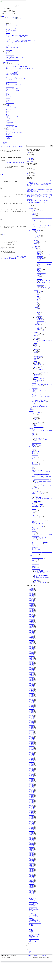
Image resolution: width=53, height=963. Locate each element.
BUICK (35, 243)
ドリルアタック (35, 220)
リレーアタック (35, 216)
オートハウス (32, 905)
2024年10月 (31, 615)
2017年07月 (31, 722)
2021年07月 (31, 663)
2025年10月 (31, 600)
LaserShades (34, 562)
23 (34, 173)
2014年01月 (31, 774)
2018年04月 (31, 711)
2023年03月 (31, 638)
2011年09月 (31, 808)
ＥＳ (38, 300)
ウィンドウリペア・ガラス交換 (41, 577)
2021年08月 (31, 662)
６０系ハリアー (40, 285)
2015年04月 (31, 755)
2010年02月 (31, 832)
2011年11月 (31, 806)
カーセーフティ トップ (11, 52)
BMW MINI (36, 353)
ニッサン (36, 317)
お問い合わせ (6, 143)
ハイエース (8, 115)
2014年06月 (31, 768)
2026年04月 (31, 593)
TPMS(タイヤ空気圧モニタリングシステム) (15, 57)
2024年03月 (31, 624)
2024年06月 (31, 620)
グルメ (35, 419)
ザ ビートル (39, 380)
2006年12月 (31, 877)
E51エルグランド (9, 122)
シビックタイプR (40, 327)
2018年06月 (31, 709)
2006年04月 (31, 886)
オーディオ (34, 510)
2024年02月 (31, 625)
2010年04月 (31, 829)
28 (32, 161)
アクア (7, 111)
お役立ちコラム (9, 136)
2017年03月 (31, 727)
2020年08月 (31, 677)
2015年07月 (31, 752)
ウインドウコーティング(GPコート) (42, 571)
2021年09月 (31, 661)
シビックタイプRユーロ (42, 330)
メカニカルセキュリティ (11, 38)
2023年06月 (31, 635)
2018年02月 (31, 714)
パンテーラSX (35, 528)
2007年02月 (31, 875)
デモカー (8, 127)
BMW (35, 352)
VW (35, 379)
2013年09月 (31, 779)
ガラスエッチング (9, 39)
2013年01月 (31, 789)
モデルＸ (39, 236)
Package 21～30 (37, 497)
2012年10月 (31, 792)
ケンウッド (34, 461)
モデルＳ (39, 235)
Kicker (33, 467)
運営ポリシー (43, 955)
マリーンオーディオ (36, 463)
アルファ (31, 935)
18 (28, 159)
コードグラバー (35, 221)
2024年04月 (31, 622)
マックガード (32, 931)
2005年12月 (31, 891)
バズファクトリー (33, 907)
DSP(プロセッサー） (36, 466)
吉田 (33, 424)
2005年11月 (31, 892)
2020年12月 (31, 672)
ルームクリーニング (10, 89)
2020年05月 (31, 680)
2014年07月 (31, 767)
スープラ (39, 268)
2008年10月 (31, 852)
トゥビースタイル (33, 904)
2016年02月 (31, 743)
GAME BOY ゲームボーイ (37, 227)
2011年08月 (31, 810)
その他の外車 (34, 388)
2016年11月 (31, 732)
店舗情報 (31, 428)
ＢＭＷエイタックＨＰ (10, 123)
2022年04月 (31, 652)
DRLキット (34, 452)
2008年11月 (31, 850)
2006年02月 (31, 889)
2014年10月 (31, 763)
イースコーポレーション (34, 934)
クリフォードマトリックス (37, 526)
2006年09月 (31, 881)
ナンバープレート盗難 (36, 210)
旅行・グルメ (37, 425)
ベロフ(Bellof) (9, 79)
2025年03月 (31, 609)
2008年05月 (31, 858)
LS (37, 298)
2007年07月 (31, 869)
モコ (38, 323)
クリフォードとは (35, 550)
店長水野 (4, 258)
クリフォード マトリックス (12, 26)
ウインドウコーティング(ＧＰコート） (14, 84)
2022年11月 (31, 643)
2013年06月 (31, 783)
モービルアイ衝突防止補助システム (39, 401)
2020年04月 (31, 681)
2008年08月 (31, 854)
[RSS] (30, 951)
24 (27, 161)
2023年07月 (31, 633)
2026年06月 (31, 590)
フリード (39, 328)
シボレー (36, 237)
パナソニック (34, 458)
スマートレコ (34, 457)
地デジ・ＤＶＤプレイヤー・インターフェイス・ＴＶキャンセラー (20, 68)
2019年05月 (31, 695)
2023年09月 (31, 631)
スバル (35, 307)
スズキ (35, 339)
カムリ (38, 260)
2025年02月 (31, 610)
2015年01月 (31, 759)
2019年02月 (31, 699)
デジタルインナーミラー (37, 395)
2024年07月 (31, 619)
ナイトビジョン (35, 392)
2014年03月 (31, 771)
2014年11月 (31, 762)
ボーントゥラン (32, 914)
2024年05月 (31, 621)
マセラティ (36, 346)
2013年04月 (31, 785)
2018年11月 (31, 702)
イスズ (35, 336)
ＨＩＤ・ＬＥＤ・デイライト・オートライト (15, 78)
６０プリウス (40, 269)
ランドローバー (37, 368)
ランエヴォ (8, 118)
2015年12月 (31, 746)
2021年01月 (31, 670)
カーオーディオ (32, 446)
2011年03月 (31, 816)
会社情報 (36, 955)
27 (31, 161)
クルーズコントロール (10, 58)
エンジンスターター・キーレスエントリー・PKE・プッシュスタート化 (21, 40)
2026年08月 (31, 588)
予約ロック (34, 515)
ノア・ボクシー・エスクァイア (43, 254)
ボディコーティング (10, 83)
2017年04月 (31, 726)
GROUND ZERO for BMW (37, 506)
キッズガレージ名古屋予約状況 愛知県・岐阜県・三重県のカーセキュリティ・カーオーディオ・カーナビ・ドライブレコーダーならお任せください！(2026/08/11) (39, 195)
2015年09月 (31, 749)
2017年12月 (31, 716)
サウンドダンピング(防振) (11, 72)
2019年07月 (31, 693)
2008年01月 (31, 863)
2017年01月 (31, 730)
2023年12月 (31, 627)
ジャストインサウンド (34, 939)
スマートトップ (9, 42)
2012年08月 (31, 795)
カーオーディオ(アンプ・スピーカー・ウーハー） (16, 71)
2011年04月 (31, 815)
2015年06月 (31, 753)
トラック (34, 383)
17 (27, 159)
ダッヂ (35, 232)
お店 (35, 423)
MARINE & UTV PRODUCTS (12, 47)
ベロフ (33, 511)
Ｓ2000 (7, 120)
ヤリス (38, 271)
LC (37, 303)
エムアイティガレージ (34, 920)
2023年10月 (31, 630)
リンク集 (8, 139)
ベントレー (36, 363)
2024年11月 (31, 614)
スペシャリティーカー (36, 386)
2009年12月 (31, 834)
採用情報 (5, 142)
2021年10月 (31, 659)
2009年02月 (31, 847)
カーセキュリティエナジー (35, 921)
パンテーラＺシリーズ (36, 527)
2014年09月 (31, 764)
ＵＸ (38, 299)
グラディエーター (41, 241)
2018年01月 (31, 715)
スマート (36, 351)
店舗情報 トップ (9, 129)
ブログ (7, 134)
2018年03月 (31, 712)
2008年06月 (31, 856)
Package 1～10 (37, 494)
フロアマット (9, 95)
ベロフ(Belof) (37, 501)
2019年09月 (31, 690)
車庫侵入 (34, 215)
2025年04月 (31, 608)
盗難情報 (31, 208)
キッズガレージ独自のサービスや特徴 (14, 132)
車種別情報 (13, 258)
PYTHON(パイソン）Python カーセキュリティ (42, 552)
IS (37, 292)
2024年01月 (31, 626)
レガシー (8, 117)
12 (29, 158)
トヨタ (17, 256)
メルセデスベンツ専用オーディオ (39, 492)
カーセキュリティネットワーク (12, 141)
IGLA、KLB (34, 521)
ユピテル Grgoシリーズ (11, 30)
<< (28, 152)
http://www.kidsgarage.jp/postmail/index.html (10, 253)
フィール (31, 910)
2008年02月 (31, 861)
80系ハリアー (40, 258)
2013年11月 (31, 776)
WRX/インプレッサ (41, 309)
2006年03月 (31, 887)
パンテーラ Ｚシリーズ (11, 28)
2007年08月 (31, 868)
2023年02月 (31, 640)
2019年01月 (31, 700)
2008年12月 (31, 849)
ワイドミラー (9, 101)
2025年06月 (31, 605)
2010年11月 (31, 821)
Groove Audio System (36, 505)
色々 (35, 420)
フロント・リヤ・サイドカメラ (12, 60)
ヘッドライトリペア (10, 87)
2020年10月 (31, 674)
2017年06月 (31, 723)
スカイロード (32, 913)
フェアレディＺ (40, 321)
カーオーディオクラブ (34, 916)
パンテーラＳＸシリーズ (11, 31)
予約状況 (34, 434)
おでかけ (36, 418)
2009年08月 (31, 839)
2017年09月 (31, 720)
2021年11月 (31, 658)
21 (32, 159)
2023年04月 (31, 637)
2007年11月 (31, 864)
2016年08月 (31, 736)
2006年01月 (31, 890)
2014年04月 (31, 770)
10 (27, 158)
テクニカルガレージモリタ (35, 923)
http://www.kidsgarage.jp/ (6, 248)
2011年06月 (31, 812)
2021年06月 (31, 664)
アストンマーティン (38, 364)
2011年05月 (31, 813)
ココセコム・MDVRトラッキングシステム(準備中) (17, 35)
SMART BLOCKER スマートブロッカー (40, 523)
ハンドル (8, 98)
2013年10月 (31, 778)
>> (34, 152)
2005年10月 (31, 893)
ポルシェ (36, 358)
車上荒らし (34, 209)
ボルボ (35, 347)
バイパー (8, 33)
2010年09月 (31, 823)
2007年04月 (31, 872)
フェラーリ (36, 373)
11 (28, 158)
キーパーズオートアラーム (35, 911)
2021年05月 (31, 665)
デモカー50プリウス (38, 438)
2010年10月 (31, 822)
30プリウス (8, 110)
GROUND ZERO (35, 464)
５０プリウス (40, 249)
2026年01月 (31, 596)
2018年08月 (31, 706)
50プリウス (8, 109)
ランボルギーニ (37, 374)
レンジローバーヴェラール (42, 369)
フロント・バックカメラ (39, 400)
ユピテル (19, 257)
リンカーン (36, 246)
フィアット (36, 370)
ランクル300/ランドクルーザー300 (44, 264)
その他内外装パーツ (10, 103)
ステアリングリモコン (36, 394)
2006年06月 (31, 884)
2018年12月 (31, 701)
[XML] (30, 952)
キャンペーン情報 (35, 441)
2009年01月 (31, 848)
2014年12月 (31, 760)
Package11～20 (37, 496)
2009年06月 (31, 842)
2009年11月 (31, 836)
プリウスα (39, 274)
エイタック (31, 932)
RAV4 (38, 259)
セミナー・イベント (36, 435)
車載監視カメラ (35, 391)
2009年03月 (31, 845)
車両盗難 (34, 213)
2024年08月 (31, 617)
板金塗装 (8, 93)
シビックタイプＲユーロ (11, 121)
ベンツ (35, 350)
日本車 (8, 258)
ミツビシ (36, 313)
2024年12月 (31, 612)
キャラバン (39, 318)
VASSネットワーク (36, 549)
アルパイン (34, 453)
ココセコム (34, 533)
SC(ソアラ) (39, 291)
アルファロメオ (37, 375)
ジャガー (36, 362)
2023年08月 (31, 632)
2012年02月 (31, 802)
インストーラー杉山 (36, 412)
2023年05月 (31, 636)
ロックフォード (35, 455)
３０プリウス (40, 256)
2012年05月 (31, 799)
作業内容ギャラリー (38, 427)
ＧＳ (38, 293)
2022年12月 (31, 642)
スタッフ (31, 411)
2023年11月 (31, 629)
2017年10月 (31, 718)
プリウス (39, 286)
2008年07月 (31, 855)
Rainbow (36, 487)
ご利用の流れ (9, 138)
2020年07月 (31, 678)
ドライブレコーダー (10, 55)
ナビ (33, 512)
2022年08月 (31, 647)
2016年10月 (31, 733)
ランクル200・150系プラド (12, 108)
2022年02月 (31, 654)
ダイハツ (36, 338)
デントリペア (9, 91)
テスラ (35, 234)
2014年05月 (31, 769)
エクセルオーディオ (33, 919)
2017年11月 (31, 717)
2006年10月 (31, 880)
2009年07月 (31, 840)
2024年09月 (31, 616)
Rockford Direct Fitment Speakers (38, 507)
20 (31, 159)
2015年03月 (31, 757)
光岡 (35, 335)
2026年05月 (31, 592)
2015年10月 (31, 748)
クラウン (39, 253)
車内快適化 (5, 62)
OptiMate (33, 522)
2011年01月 (31, 818)
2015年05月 (31, 754)
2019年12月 (31, 686)
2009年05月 (31, 843)
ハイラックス (40, 266)
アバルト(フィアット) (41, 372)
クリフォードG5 (35, 524)
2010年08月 (31, 824)
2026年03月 (31, 594)
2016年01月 (31, 744)
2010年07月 (31, 826)
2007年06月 (31, 870)
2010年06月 (31, 827)
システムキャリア (9, 100)
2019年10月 (31, 689)
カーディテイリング (36, 569)
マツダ (35, 332)
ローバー (36, 367)
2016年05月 (31, 739)
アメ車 (33, 231)
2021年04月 (31, 667)
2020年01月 (31, 685)
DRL (33, 447)
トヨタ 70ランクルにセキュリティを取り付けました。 (13, 162)
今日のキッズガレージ (36, 445)
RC (37, 305)
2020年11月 (31, 673)
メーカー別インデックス (10, 257)
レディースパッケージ (10, 48)
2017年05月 (31, 725)
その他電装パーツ (9, 69)
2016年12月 (31, 731)
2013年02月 (31, 787)
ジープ (35, 240)
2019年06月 (31, 694)
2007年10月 (31, 865)
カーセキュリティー (11, 256)
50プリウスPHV (40, 257)
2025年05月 (31, 606)
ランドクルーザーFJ (41, 273)
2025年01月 (31, 611)
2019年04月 (31, 696)
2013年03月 (31, 786)
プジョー (36, 359)
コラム (30, 409)
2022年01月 (31, 656)
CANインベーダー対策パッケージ (39, 520)
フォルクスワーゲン (38, 356)
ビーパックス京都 (33, 915)
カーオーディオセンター (37, 470)
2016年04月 (31, 741)
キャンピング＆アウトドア (37, 558)
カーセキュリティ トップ (11, 24)
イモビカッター (35, 224)
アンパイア (8, 45)
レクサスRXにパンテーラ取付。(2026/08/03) (36, 202)
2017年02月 (31, 728)
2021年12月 (31, 657)
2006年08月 (31, 882)
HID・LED (34, 509)
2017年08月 (31, 721)
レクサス (36, 290)
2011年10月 (31, 807)
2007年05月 (31, 871)
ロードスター (40, 334)
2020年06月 (31, 679)
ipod (32, 503)
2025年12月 (31, 598)
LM (37, 304)
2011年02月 (31, 817)
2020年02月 (31, 684)
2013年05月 (31, 784)
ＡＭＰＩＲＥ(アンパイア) (40, 537)
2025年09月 (31, 601)
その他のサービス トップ (11, 82)
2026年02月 (31, 595)
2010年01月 (31, 833)
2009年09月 (31, 838)
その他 (30, 555)
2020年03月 (31, 683)
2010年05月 (31, 828)
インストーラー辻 (35, 413)
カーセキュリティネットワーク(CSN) (40, 222)
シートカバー (9, 96)
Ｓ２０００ (39, 329)
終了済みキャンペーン (36, 443)
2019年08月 (31, 691)
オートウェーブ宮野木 (34, 909)
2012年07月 (31, 796)
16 (34, 158)
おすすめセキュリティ (10, 29)
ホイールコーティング (10, 85)
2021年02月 (31, 669)
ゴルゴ (33, 529)
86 (6, 114)
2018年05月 (31, 710)
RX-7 (38, 333)
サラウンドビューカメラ (11, 61)
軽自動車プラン (35, 547)
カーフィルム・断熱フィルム (12, 88)
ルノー (35, 361)
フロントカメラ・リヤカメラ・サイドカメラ (41, 396)
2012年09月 (31, 794)
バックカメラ (37, 399)
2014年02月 (31, 773)
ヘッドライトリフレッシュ (40, 574)
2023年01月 (31, 641)
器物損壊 (34, 214)
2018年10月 (31, 704)
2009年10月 (31, 837)
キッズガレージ (32, 898)
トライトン (39, 314)
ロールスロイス (37, 366)
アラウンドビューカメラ (37, 459)
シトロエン (36, 349)
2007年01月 (31, 876)
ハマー (35, 238)
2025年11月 (31, 599)
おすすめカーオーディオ (11, 77)
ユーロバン (39, 357)
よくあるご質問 (9, 137)
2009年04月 (31, 844)
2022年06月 (31, 649)
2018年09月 (31, 705)
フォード (36, 242)
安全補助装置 (9, 53)
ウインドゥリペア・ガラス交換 (12, 90)
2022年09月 (31, 646)
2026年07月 (31, 589)
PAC (30, 940)
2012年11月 (31, 791)
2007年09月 (31, 866)
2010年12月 (31, 820)
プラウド (31, 918)
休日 (35, 416)
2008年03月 (31, 860)
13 (31, 158)
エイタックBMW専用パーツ (40, 378)
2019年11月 (31, 688)
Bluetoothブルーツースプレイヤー (41, 474)
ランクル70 (39, 270)
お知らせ (34, 444)
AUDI (35, 354)
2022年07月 (31, 648)
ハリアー (39, 251)
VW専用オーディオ (36, 491)
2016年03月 (31, 742)
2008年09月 (31, 853)
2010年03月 (31, 831)
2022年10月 (31, 645)
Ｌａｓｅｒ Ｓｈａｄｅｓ (11, 99)
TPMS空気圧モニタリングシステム (39, 406)
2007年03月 (31, 874)
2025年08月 (31, 603)
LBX (38, 306)
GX (37, 302)
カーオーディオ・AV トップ (12, 65)
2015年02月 (31, 758)
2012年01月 (31, 803)
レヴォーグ (39, 311)
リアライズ (31, 899)
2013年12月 (31, 775)
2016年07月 (31, 737)
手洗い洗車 (8, 94)
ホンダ (35, 325)
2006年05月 (31, 885)
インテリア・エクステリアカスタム (39, 582)
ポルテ (7, 112)
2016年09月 (31, 734)
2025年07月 (31, 604)
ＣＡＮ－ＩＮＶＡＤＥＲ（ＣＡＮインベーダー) (42, 218)
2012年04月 (31, 800)
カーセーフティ (32, 389)
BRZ (38, 308)
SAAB (35, 345)
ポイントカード (35, 429)
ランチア (36, 377)
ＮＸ (38, 294)
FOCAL (33, 450)
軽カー (35, 343)
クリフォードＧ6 (35, 518)
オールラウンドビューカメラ (38, 390)
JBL (32, 468)
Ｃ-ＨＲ (38, 252)
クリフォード (32, 924)
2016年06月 (31, 738)
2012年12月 (31, 790)
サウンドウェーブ (33, 902)
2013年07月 (31, 781)
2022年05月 (31, 651)
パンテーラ (31, 925)
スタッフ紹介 (9, 131)
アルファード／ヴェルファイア (12, 116)
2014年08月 (31, 765)
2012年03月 (31, 801)
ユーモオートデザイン (34, 908)
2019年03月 (31, 698)
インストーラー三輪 (36, 422)
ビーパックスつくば (33, 903)
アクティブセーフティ (36, 456)
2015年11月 (31, 747)
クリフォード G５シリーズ (11, 25)
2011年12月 (31, 805)
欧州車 (33, 344)
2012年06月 (31, 797)
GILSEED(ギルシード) (10, 50)
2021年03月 (31, 668)
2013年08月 (31, 780)
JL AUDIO (34, 469)
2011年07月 (31, 811)
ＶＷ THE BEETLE (10, 125)
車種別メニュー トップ (11, 105)
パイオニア (34, 462)
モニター (8, 67)
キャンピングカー (35, 381)
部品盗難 (34, 211)
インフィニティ (37, 324)
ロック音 (8, 34)
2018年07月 (31, 707)
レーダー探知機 (9, 56)
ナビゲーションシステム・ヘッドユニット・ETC (16, 66)
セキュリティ (34, 554)
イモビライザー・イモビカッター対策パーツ (15, 36)
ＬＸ (38, 297)
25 (28, 161)
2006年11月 (31, 879)
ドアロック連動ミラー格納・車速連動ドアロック (16, 41)
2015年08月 (31, 751)
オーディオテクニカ (33, 936)
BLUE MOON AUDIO (36, 451)
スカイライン (40, 319)
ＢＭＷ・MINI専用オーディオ (12, 73)
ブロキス (8, 46)
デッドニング (34, 488)
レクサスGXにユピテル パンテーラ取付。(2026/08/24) (39, 183)
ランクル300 (8, 106)
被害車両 (34, 229)
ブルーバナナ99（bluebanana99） (41, 479)
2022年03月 (31, 653)
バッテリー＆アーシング (11, 44)
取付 (35, 417)
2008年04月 (31, 859)
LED (35, 502)
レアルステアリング (36, 556)
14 (32, 158)
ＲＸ (38, 296)
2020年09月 (31, 675)
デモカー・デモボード (36, 436)
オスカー (31, 937)
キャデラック (37, 244)
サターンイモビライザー (37, 516)
